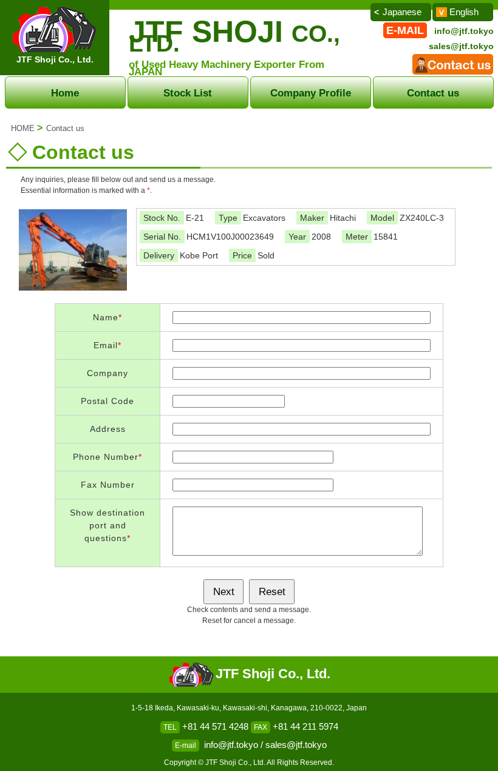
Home (65, 93)
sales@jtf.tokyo (461, 46)
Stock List (187, 93)
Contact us (433, 93)
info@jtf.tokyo (464, 31)
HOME (23, 128)
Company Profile (310, 93)
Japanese (402, 12)
